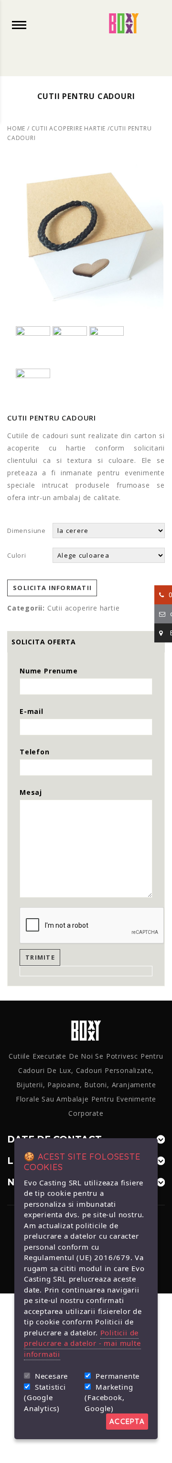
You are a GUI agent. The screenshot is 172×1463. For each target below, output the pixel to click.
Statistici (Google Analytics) (45, 1397)
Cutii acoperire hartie (69, 128)
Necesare (51, 1376)
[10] (86, 235)
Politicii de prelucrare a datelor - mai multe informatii (82, 1343)
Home (16, 128)
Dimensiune (26, 530)
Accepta (127, 1421)
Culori (16, 555)
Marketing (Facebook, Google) (109, 1397)
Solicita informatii (52, 587)
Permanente (118, 1376)
